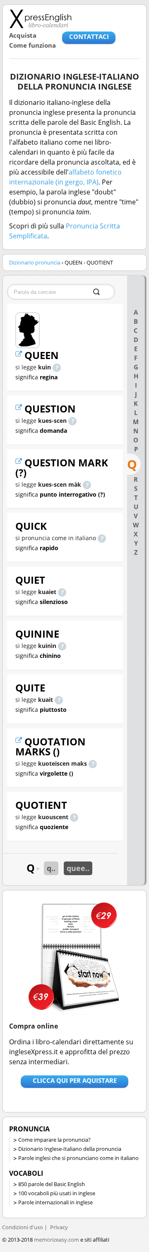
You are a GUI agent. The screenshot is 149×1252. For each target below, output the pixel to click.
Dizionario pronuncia (34, 262)
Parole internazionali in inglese (55, 1202)
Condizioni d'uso (22, 1227)
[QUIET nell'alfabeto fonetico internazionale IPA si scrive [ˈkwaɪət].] (62, 592)
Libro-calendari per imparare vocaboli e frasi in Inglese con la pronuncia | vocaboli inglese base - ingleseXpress (40, 18)
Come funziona (32, 45)
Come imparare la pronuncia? (54, 1139)
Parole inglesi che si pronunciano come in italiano (78, 1158)
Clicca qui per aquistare (75, 1080)
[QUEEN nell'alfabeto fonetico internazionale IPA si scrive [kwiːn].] (57, 367)
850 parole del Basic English (51, 1184)
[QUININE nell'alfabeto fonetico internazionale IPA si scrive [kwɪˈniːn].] (62, 646)
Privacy (59, 1227)
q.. (51, 868)
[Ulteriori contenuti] (19, 355)
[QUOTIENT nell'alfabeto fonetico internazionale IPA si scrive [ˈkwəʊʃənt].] (74, 817)
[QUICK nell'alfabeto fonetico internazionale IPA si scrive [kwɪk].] (102, 538)
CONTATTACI (89, 36)
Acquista (22, 35)
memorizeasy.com (56, 1239)
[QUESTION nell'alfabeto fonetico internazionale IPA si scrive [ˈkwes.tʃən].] (72, 421)
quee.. (78, 868)
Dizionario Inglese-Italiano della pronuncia (69, 1149)
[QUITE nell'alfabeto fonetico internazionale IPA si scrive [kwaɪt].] (59, 700)
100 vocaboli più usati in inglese (56, 1193)
